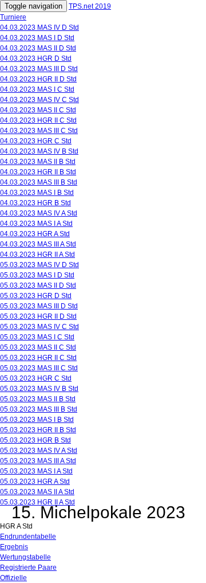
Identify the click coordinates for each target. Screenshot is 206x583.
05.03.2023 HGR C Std (36, 378)
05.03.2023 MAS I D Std (37, 275)
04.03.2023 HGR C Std (36, 141)
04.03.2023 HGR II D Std (38, 79)
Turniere (13, 17)
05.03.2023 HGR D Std (36, 296)
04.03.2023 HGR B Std (35, 203)
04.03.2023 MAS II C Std (38, 110)
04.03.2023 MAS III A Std (38, 244)
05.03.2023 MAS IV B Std (39, 389)
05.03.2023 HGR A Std (35, 482)
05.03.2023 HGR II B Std (38, 430)
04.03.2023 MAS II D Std (38, 48)
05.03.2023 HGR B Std (35, 440)
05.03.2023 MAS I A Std (36, 471)
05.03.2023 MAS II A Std (37, 492)
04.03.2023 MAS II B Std (38, 162)
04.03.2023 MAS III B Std (38, 182)
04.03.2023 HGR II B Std (38, 172)
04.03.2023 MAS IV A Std (38, 213)
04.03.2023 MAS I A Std (36, 224)
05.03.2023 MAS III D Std (39, 306)
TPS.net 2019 (90, 6)
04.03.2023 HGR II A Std (37, 255)
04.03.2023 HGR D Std (36, 58)
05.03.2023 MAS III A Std (38, 461)
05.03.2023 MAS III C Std (39, 368)
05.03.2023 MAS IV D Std (39, 265)
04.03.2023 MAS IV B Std (39, 151)
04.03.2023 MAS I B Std (37, 193)
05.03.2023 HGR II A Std (37, 502)
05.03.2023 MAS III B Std (38, 409)
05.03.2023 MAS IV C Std (39, 327)
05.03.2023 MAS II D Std (38, 285)
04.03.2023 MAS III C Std (39, 131)
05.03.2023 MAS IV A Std (38, 451)
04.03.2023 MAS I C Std (37, 89)
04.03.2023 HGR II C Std (38, 120)
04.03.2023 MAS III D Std (39, 69)
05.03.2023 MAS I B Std (37, 420)
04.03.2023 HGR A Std (35, 234)
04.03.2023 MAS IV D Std (39, 28)
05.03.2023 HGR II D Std (38, 316)
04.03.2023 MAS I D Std (37, 38)
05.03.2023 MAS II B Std (38, 399)
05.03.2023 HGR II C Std (38, 358)
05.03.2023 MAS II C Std (38, 347)
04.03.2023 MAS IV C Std (39, 100)
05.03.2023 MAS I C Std (37, 337)
